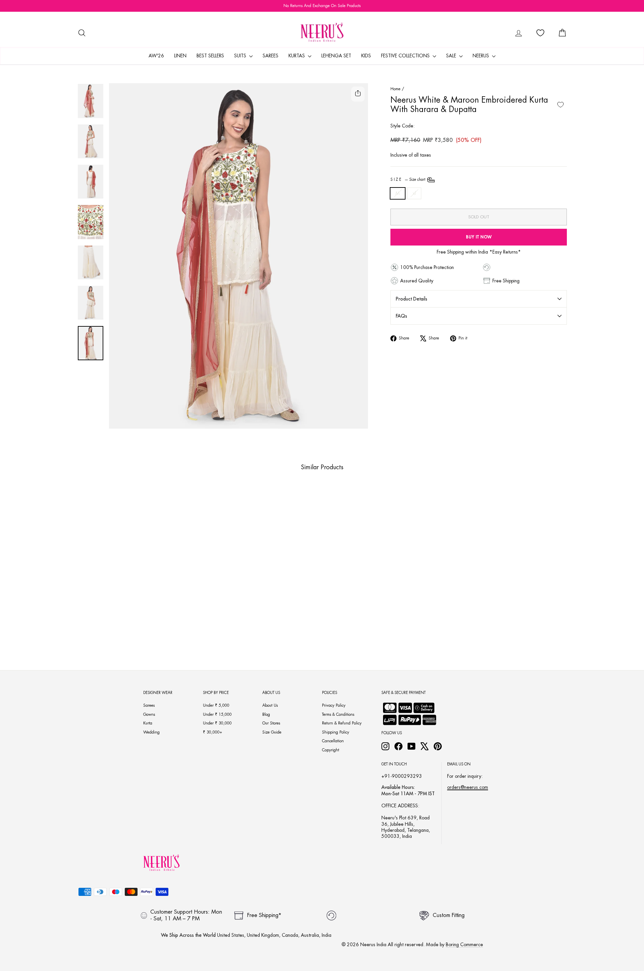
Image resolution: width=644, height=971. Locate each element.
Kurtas (297, 55)
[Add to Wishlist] (560, 105)
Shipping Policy (335, 732)
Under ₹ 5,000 (216, 705)
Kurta (147, 723)
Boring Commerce (464, 944)
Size (408, 179)
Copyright (330, 750)
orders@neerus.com (467, 787)
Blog (266, 714)
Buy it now (479, 237)
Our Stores (271, 723)
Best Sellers (210, 55)
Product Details (411, 298)
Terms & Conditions (338, 714)
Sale (452, 55)
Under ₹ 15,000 (217, 714)
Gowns (149, 714)
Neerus (481, 55)
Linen (180, 55)
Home (395, 89)
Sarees (270, 55)
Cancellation (333, 741)
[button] (119, 628)
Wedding (151, 732)
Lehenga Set (336, 55)
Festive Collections (406, 55)
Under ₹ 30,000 (217, 723)
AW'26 (156, 55)
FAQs (401, 316)
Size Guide (271, 732)
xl (414, 193)
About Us (270, 705)
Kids (366, 55)
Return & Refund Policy (342, 723)
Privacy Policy (333, 705)
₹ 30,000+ (212, 732)
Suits (241, 55)
